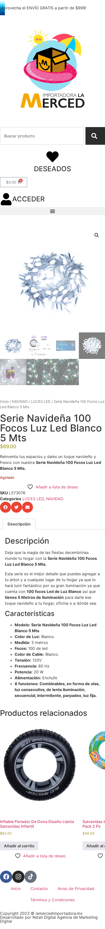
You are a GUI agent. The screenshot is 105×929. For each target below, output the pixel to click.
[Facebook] (6, 877)
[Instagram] (18, 877)
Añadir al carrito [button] (19, 845)
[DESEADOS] (52, 157)
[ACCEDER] (6, 199)
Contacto (39, 888)
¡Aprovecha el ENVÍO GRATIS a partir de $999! (43, 7)
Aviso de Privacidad (76, 888)
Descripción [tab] (19, 524)
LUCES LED (41, 401)
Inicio (4, 401)
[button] (52, 211)
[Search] (95, 136)
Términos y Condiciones (52, 899)
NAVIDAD (20, 401)
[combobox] (42, 136)
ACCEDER (28, 199)
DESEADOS (52, 169)
